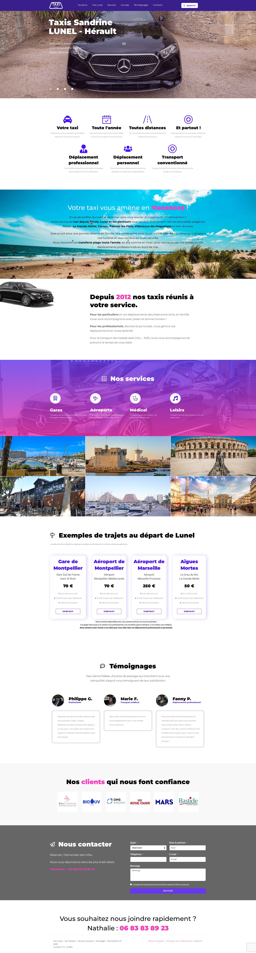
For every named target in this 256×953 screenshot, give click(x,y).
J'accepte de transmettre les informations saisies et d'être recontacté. (160, 885)
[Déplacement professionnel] (83, 149)
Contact (68, 611)
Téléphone (136, 854)
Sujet (133, 842)
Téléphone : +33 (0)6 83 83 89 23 (72, 869)
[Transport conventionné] (172, 149)
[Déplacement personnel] (128, 149)
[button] (53, 802)
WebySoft (198, 941)
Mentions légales (156, 941)
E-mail (173, 854)
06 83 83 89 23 (144, 928)
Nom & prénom (177, 842)
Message (135, 865)
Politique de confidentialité (179, 941)
